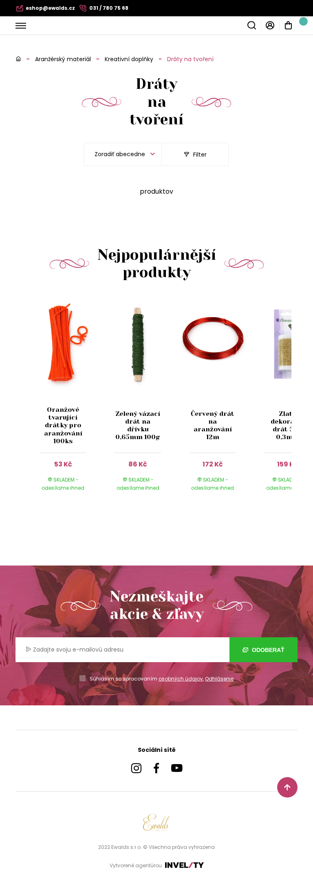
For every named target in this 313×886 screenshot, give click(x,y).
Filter (199, 154)
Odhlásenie (219, 678)
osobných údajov (181, 678)
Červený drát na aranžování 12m (212, 425)
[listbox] (123, 154)
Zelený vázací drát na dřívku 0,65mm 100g (137, 425)
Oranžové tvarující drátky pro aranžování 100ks (63, 425)
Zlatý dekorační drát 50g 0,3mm (287, 425)
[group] (67, 401)
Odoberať (267, 650)
